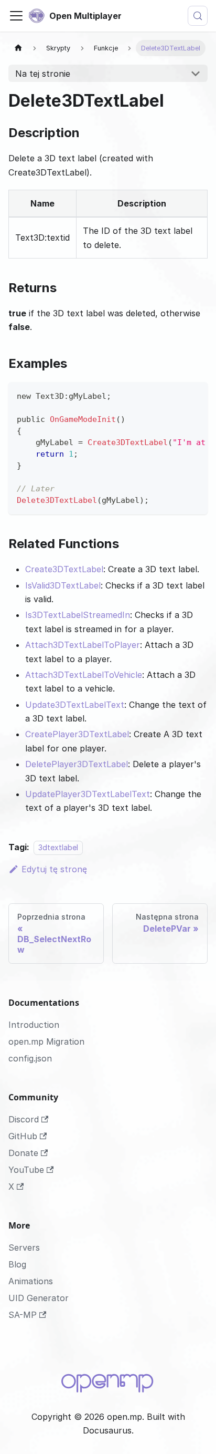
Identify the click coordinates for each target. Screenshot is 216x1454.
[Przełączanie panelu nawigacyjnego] (16, 16)
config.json (30, 1058)
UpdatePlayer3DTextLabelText (87, 794)
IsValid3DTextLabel (63, 585)
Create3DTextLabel (64, 569)
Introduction (33, 1024)
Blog (17, 1264)
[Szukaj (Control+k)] (198, 16)
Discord (23, 1119)
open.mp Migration (46, 1041)
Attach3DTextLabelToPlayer (82, 645)
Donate (23, 1153)
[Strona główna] (18, 48)
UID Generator (38, 1298)
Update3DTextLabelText (74, 704)
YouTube (26, 1169)
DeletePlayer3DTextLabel (76, 764)
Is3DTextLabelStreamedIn (77, 615)
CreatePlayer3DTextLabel (77, 734)
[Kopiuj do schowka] (194, 395)
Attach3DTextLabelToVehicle (83, 674)
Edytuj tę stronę (54, 869)
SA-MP (22, 1314)
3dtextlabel (58, 847)
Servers (24, 1247)
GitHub (22, 1136)
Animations (30, 1281)
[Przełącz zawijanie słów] (176, 395)
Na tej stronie (42, 73)
